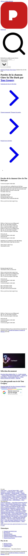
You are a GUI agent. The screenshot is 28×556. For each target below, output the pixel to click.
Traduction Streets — (8, 509)
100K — (19, 490)
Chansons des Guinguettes (10, 535)
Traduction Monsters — (9, 502)
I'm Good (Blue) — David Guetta (14, 376)
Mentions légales (7, 543)
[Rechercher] (8, 67)
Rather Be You (9, 386)
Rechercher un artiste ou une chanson (9, 58)
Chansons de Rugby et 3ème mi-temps (13, 536)
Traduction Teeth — (11, 505)
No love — (20, 497)
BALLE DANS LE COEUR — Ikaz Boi (10, 378)
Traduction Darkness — (19, 514)
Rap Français (7, 532)
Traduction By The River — (13, 519)
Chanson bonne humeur (9, 538)
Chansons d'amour (8, 534)
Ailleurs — (17, 494)
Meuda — (20, 493)
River (14, 386)
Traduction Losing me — (10, 517)
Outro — (7, 494)
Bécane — (15, 492)
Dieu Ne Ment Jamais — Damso (18, 375)
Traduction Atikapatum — (14, 508)
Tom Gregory (7, 80)
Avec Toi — (17, 498)
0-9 (3, 525)
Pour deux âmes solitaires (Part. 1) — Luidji (11, 374)
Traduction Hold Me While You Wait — (14, 516)
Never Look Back (12, 387)
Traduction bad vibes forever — (13, 512)
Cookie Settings (7, 546)
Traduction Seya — (19, 504)
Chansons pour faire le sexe (10, 531)
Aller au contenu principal (7, 1)
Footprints (18, 386)
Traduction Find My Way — (17, 510)
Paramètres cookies (8, 545)
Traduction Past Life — (10, 513)
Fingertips (3, 386)
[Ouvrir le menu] (10, 67)
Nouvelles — (10, 497)
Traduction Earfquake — (13, 518)
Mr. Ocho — (11, 500)
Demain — (9, 498)
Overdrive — (15, 496)
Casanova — (6, 492)
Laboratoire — (10, 493)
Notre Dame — (8, 490)
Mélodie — (20, 500)
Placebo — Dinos (19, 377)
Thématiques (4, 61)
